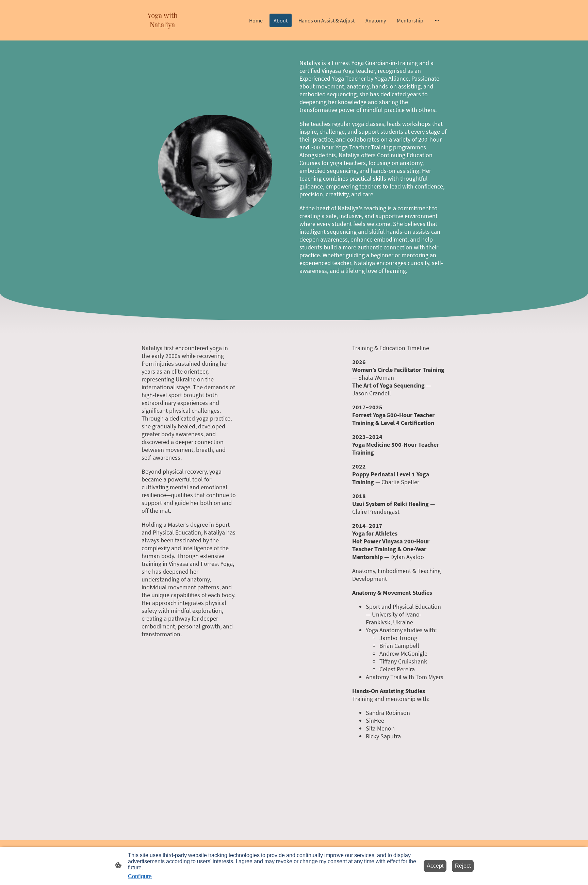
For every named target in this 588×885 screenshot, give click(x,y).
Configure (140, 876)
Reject (463, 866)
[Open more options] (437, 20)
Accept (435, 866)
